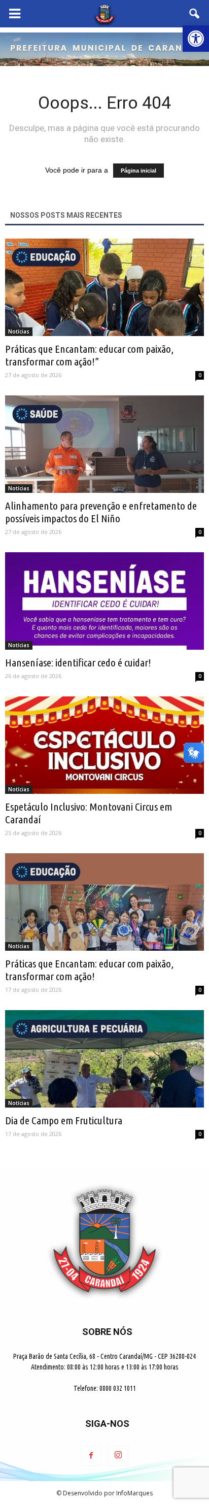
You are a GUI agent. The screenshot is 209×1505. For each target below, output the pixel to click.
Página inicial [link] (138, 171)
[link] (196, 38)
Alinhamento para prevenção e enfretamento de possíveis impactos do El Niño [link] (101, 511)
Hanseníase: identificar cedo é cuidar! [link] (78, 662)
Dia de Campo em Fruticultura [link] (63, 1120)
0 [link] (199, 375)
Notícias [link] (18, 331)
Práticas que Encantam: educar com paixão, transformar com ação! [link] (89, 969)
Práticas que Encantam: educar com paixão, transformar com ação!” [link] (89, 355)
